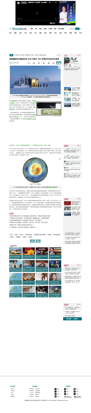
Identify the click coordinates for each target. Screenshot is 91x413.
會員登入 (32, 396)
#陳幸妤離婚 (61, 28)
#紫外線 (12, 237)
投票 (12, 392)
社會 (25, 33)
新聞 (36, 28)
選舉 (75, 33)
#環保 (11, 234)
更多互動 (12, 386)
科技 (55, 33)
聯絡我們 (32, 390)
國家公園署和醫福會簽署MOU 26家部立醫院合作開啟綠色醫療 (15, 257)
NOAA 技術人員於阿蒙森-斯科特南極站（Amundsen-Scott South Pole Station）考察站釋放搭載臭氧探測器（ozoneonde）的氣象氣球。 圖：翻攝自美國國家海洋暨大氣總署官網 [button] (35, 96)
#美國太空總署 (28, 234)
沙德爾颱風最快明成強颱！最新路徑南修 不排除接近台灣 (15, 283)
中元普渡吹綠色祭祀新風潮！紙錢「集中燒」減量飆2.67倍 (28, 257)
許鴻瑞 (14, 62)
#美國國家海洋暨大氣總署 (39, 234)
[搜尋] (81, 29)
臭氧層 (34, 103)
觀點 (40, 28)
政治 (10, 33)
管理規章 (37, 394)
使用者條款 (37, 390)
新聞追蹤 (13, 396)
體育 (50, 33)
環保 (65, 33)
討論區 (45, 28)
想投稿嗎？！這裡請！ (72, 318)
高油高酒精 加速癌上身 (28, 281)
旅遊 (60, 33)
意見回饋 (32, 394)
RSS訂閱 (37, 388)
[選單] (10, 29)
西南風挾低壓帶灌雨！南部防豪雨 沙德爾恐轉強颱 (15, 296)
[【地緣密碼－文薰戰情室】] (67, 13)
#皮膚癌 (24, 237)
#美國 (16, 234)
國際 (15, 33)
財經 (20, 33)
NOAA (29, 100)
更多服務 (34, 386)
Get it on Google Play (68, 397)
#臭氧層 (49, 234)
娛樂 (40, 33)
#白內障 (30, 237)
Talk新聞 (50, 28)
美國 (13, 100)
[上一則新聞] (57, 55)
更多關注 (68, 386)
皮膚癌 (29, 119)
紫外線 (16, 116)
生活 (35, 33)
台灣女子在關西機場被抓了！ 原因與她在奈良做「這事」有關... (34, 145)
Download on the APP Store (78, 397)
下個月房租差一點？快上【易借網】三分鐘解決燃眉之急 (41, 296)
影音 (80, 33)
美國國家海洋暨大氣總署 (50, 187)
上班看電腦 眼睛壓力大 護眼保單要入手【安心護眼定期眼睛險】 (41, 283)
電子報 (12, 394)
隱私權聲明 (37, 392)
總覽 (32, 28)
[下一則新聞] (60, 55)
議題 (55, 28)
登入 (77, 28)
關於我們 (32, 388)
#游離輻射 (18, 237)
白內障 (34, 119)
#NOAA (21, 234)
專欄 (70, 33)
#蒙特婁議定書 (56, 234)
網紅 (45, 33)
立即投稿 (32, 392)
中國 (30, 33)
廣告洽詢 (37, 396)
